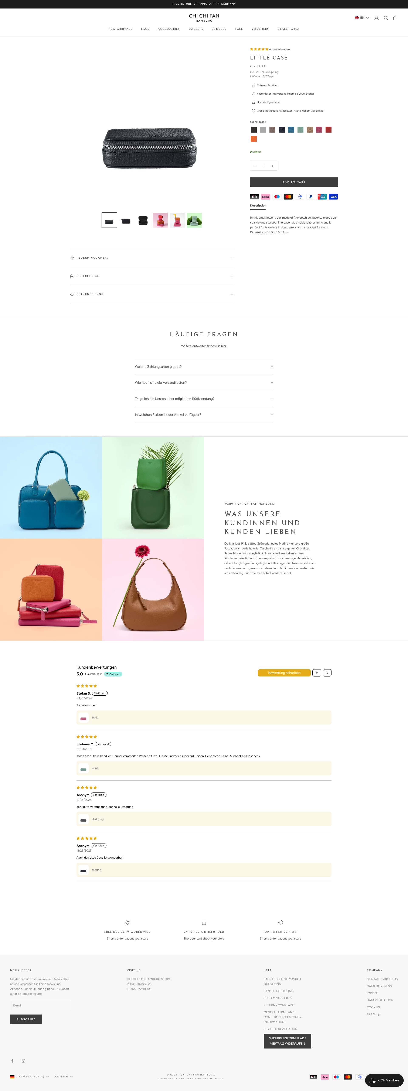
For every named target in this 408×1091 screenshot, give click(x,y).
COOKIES (373, 1007)
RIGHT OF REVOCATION (281, 1029)
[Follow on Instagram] (23, 1061)
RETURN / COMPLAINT (279, 1005)
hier (223, 346)
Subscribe (26, 1019)
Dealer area (288, 29)
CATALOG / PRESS (379, 986)
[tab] (258, 206)
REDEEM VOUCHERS (278, 998)
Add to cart (294, 182)
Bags (145, 29)
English (61, 1077)
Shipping (272, 72)
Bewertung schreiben (284, 673)
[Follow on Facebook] (12, 1061)
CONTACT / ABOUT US (382, 979)
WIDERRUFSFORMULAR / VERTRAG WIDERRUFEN (287, 1041)
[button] (362, 17)
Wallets (195, 29)
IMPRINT (373, 993)
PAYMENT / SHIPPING (279, 991)
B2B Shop (373, 1014)
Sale (239, 29)
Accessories (169, 29)
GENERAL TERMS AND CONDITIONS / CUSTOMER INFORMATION (282, 1017)
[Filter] (316, 672)
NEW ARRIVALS (121, 29)
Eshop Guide (213, 1079)
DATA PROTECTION (380, 1000)
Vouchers (260, 29)
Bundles (219, 29)
